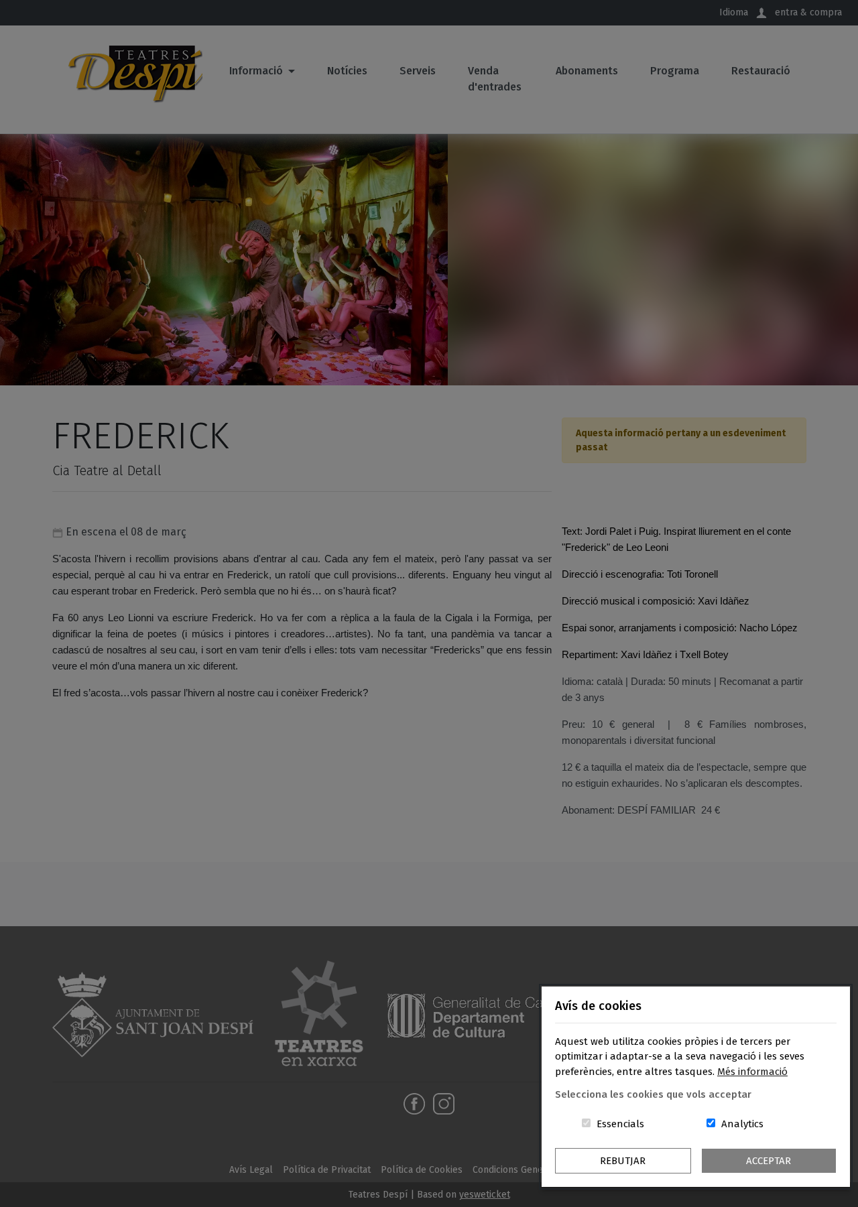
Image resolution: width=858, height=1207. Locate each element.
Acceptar (768, 1161)
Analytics (742, 1124)
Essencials (620, 1124)
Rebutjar (623, 1161)
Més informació (752, 1072)
